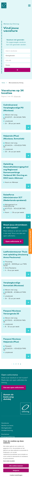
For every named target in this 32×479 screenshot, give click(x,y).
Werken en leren (7, 425)
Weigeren (16, 470)
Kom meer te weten (9, 461)
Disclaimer (5, 434)
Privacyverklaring (8, 437)
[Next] (20, 364)
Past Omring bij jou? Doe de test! (30, 241)
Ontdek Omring (7, 430)
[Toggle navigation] (29, 5)
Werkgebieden (6, 428)
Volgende (17, 96)
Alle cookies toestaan (16, 466)
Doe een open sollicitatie (13, 387)
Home (3, 83)
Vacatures (5, 423)
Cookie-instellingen (16, 475)
